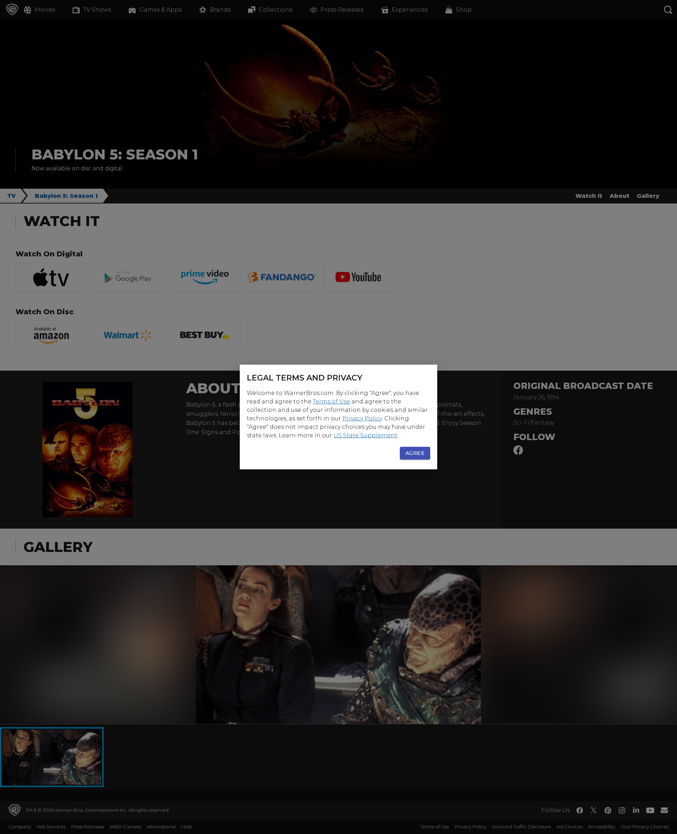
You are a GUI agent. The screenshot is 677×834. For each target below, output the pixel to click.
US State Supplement (365, 435)
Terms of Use (331, 401)
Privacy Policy (362, 418)
